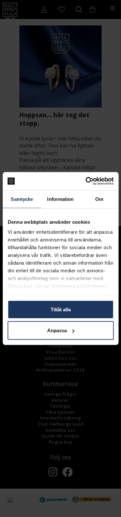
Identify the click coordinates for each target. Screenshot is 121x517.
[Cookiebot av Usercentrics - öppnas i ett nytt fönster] (86, 181)
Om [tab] (99, 199)
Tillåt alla (61, 309)
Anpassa (57, 330)
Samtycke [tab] (22, 199)
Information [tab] (60, 199)
